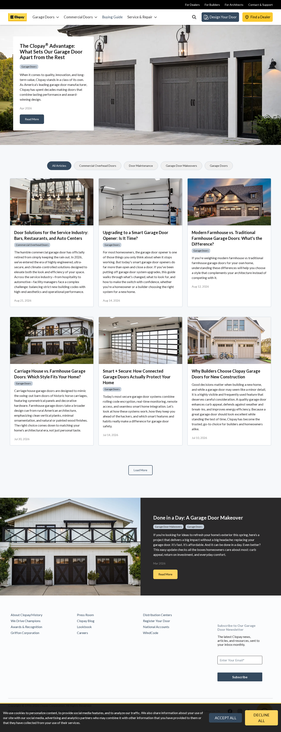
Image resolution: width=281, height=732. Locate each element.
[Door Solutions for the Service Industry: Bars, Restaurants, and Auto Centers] (51, 201)
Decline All (261, 718)
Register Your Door (156, 621)
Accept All (225, 718)
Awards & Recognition (26, 627)
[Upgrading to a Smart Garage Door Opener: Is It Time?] (140, 201)
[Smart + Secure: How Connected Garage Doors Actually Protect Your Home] (140, 340)
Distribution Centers (157, 615)
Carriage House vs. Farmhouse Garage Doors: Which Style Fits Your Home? (49, 373)
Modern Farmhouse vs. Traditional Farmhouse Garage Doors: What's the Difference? (227, 238)
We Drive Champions (26, 621)
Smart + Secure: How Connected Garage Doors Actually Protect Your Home (137, 376)
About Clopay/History (26, 615)
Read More (32, 119)
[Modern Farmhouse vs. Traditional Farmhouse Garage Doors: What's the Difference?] (229, 201)
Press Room (85, 615)
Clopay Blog (85, 621)
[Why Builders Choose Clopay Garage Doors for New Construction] (229, 340)
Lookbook (84, 627)
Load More (140, 470)
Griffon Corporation (25, 633)
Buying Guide (112, 17)
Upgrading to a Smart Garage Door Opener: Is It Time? (135, 235)
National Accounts (156, 627)
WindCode (150, 633)
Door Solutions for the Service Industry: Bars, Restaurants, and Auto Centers (51, 235)
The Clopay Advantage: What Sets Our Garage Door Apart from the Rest (51, 51)
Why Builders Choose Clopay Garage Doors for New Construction (226, 373)
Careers (82, 633)
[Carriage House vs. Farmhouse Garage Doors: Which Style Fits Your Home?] (51, 340)
